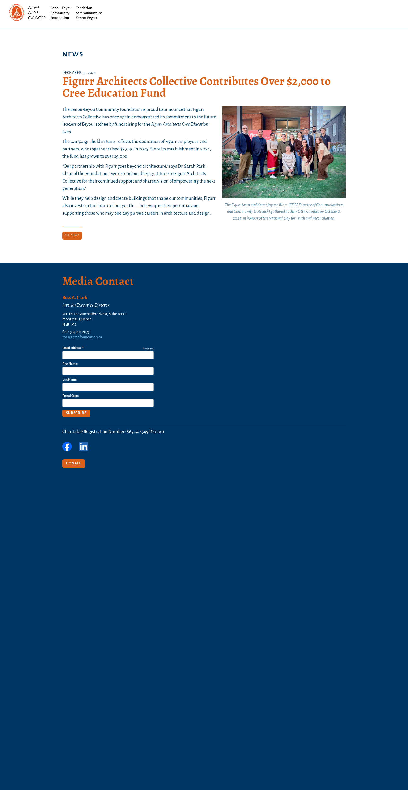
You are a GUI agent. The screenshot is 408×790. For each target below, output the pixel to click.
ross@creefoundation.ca (82, 337)
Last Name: (69, 380)
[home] (56, 13)
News (73, 54)
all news (72, 235)
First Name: (70, 364)
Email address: (73, 348)
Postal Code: (70, 396)
